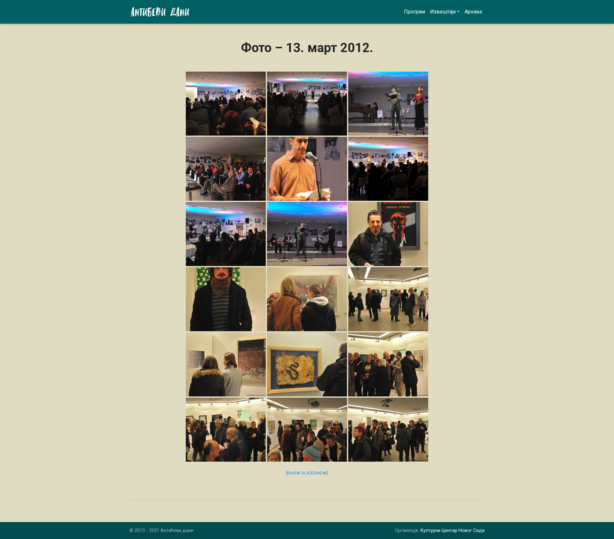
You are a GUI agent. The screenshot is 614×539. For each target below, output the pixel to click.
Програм (414, 12)
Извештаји (443, 12)
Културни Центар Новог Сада (452, 530)
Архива (473, 12)
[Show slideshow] (307, 473)
